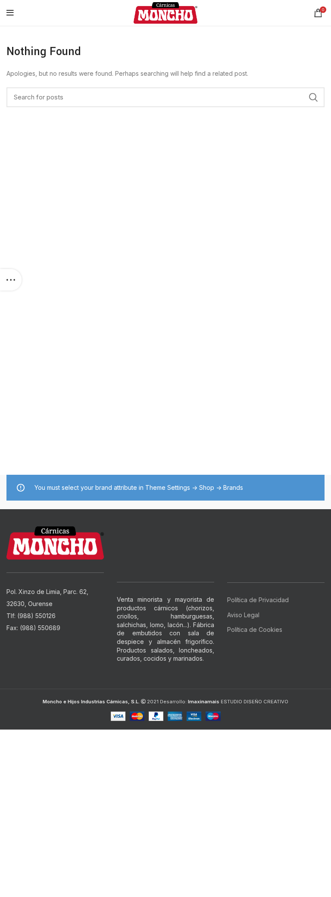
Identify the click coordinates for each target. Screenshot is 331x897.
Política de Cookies (254, 629)
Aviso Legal (243, 615)
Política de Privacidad (258, 599)
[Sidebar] (11, 280)
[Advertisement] (165, 790)
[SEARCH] (313, 97)
